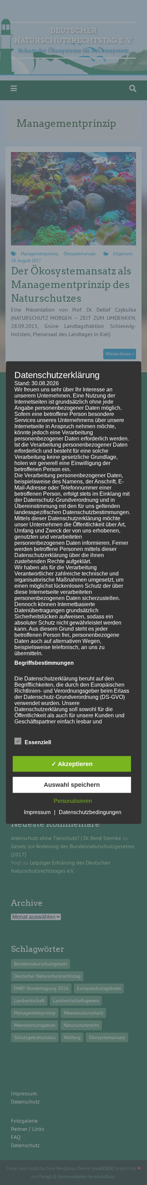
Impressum (37, 812)
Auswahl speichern (72, 784)
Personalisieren (73, 801)
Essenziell (38, 742)
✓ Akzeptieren (72, 764)
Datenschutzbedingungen (90, 812)
